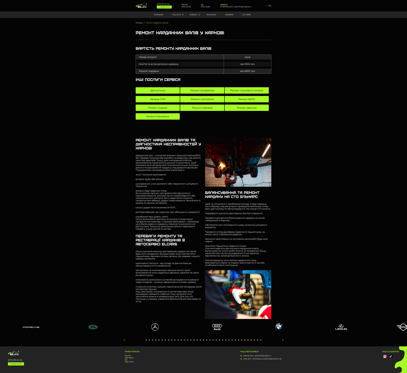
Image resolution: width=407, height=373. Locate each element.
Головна (158, 15)
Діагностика (157, 90)
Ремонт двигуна (246, 107)
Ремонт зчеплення (202, 99)
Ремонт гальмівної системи (246, 90)
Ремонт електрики (157, 116)
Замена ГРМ (157, 99)
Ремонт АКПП (246, 99)
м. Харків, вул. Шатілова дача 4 (235, 7)
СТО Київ (246, 15)
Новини (229, 15)
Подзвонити (164, 7)
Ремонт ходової (157, 107)
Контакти (211, 15)
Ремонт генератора (202, 90)
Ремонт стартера (202, 107)
